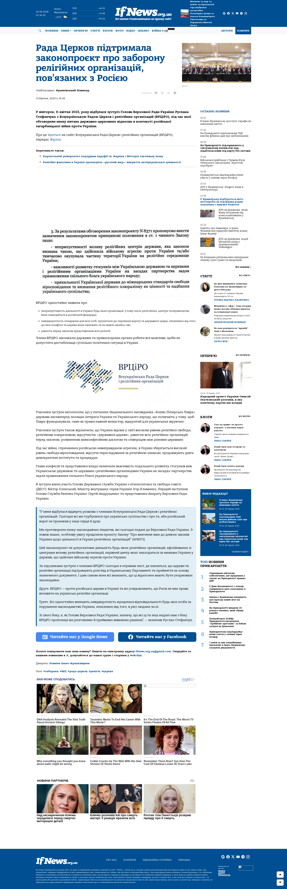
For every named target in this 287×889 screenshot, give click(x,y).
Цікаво (143, 30)
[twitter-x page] (233, 13)
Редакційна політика (157, 859)
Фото (119, 30)
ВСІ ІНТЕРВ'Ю (243, 355)
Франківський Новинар (72, 90)
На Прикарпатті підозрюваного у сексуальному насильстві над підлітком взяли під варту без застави (225, 148)
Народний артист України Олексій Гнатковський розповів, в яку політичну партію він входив (225, 399)
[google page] (224, 13)
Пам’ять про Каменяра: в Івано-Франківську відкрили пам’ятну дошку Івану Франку (223, 231)
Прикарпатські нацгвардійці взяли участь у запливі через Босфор (221, 176)
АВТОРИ (227, 30)
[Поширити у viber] (169, 93)
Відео (130, 30)
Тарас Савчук (222, 441)
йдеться (54, 135)
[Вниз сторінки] (280, 882)
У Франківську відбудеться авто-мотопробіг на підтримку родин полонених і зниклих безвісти (222, 202)
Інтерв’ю (81, 30)
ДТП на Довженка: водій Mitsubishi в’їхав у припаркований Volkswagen (233, 243)
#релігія (94, 671)
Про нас (111, 859)
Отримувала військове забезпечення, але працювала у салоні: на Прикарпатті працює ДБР (227, 577)
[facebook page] (228, 13)
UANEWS (243, 30)
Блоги (108, 30)
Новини (51, 30)
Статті (95, 30)
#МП (63, 671)
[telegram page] (241, 13)
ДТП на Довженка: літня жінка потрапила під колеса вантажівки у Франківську (233, 214)
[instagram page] (245, 13)
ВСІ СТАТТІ (245, 275)
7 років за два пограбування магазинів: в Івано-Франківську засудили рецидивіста (227, 645)
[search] (40, 31)
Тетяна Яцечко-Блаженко (231, 300)
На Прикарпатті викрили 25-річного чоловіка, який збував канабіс (226, 610)
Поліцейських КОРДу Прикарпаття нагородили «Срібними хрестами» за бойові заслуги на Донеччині (227, 622)
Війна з (163, 30)
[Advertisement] (116, 200)
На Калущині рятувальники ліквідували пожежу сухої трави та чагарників (224, 258)
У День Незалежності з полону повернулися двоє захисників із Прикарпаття (227, 589)
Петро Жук (221, 341)
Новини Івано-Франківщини (69, 663)
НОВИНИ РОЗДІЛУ (240, 552)
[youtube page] (237, 13)
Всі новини (243, 267)
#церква (107, 671)
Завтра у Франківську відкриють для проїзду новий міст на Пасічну (227, 599)
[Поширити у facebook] (156, 93)
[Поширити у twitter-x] (162, 93)
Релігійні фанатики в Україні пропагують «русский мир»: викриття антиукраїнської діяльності (112, 162)
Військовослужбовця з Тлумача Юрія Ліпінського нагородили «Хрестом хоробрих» (222, 163)
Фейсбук (136, 655)
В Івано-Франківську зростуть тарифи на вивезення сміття (225, 122)
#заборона (50, 671)
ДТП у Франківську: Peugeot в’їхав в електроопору (221, 188)
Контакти (129, 859)
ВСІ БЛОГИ (245, 416)
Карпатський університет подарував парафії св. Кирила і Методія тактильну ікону (103, 156)
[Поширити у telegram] (175, 93)
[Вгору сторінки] (280, 874)
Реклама (184, 859)
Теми (65, 30)
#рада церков (77, 671)
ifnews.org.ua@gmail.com (153, 651)
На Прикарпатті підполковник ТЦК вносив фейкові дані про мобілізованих (224, 134)
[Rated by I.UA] (246, 867)
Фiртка (55, 139)
